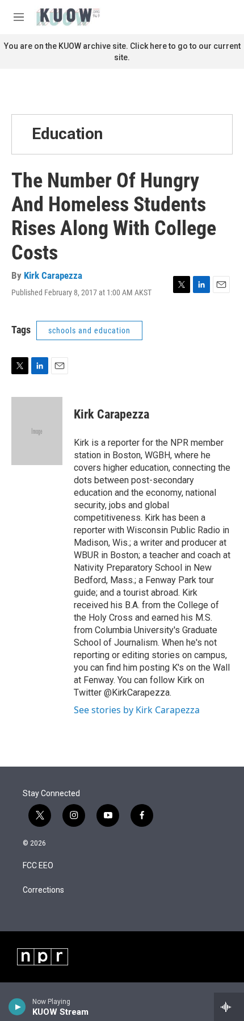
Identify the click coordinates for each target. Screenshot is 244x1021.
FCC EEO (38, 865)
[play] (17, 1006)
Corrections (43, 890)
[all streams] (229, 1007)
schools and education (89, 330)
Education (67, 133)
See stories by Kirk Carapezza (137, 710)
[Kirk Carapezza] (36, 431)
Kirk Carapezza (53, 275)
